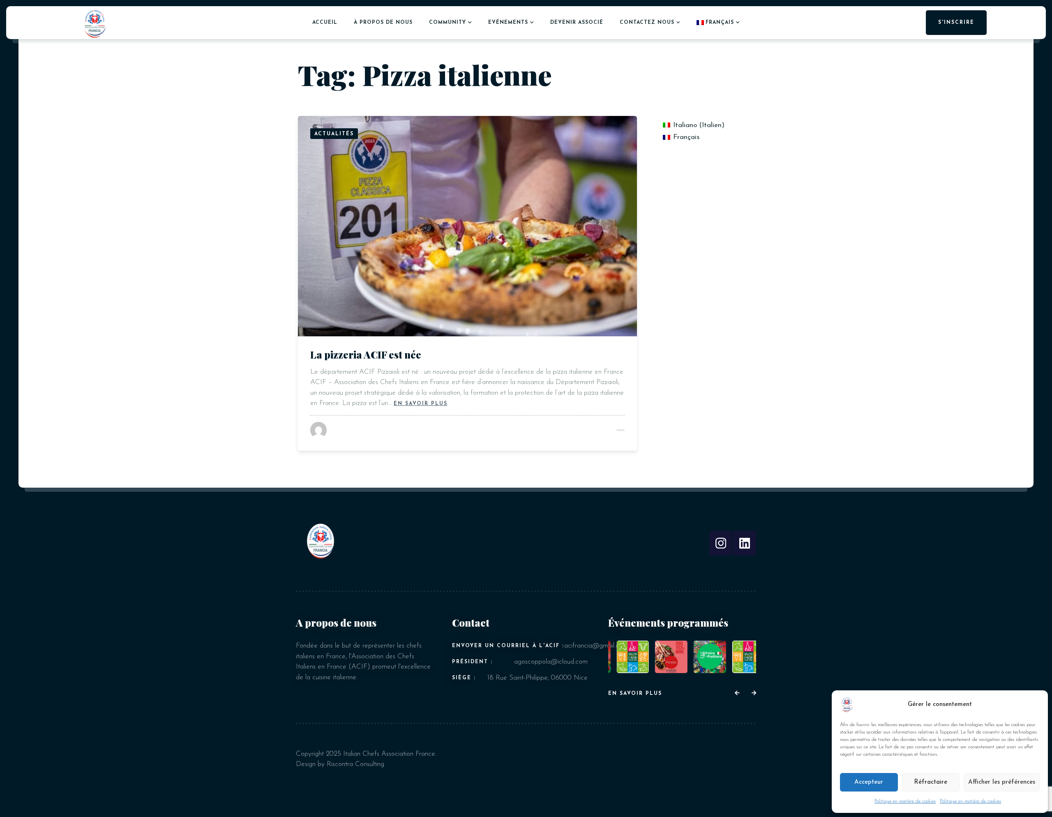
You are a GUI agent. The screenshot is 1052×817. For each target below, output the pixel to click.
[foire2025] (701, 657)
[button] (737, 694)
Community (447, 22)
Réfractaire (930, 782)
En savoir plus (421, 403)
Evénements (508, 22)
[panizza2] (663, 657)
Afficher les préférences (1001, 782)
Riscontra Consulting (355, 764)
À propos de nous (383, 22)
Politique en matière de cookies (905, 801)
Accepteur (868, 782)
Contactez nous (647, 22)
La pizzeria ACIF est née (365, 354)
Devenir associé (576, 22)
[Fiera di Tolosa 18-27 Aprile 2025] (624, 657)
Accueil (324, 22)
